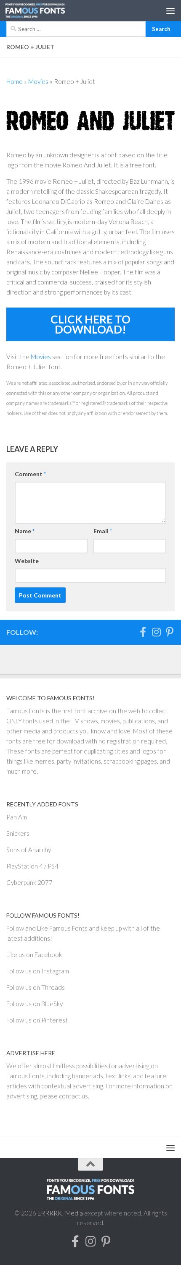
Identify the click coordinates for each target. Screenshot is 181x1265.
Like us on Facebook (34, 954)
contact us (73, 1096)
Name (25, 531)
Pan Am (16, 817)
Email (102, 531)
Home (14, 81)
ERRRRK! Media (60, 1213)
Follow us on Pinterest (37, 1020)
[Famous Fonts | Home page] (45, 10)
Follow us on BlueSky (34, 1003)
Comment (30, 473)
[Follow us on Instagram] (156, 632)
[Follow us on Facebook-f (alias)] (143, 632)
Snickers (17, 833)
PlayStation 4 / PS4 (32, 866)
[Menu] (170, 10)
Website (27, 560)
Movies (38, 81)
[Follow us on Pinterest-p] (170, 632)
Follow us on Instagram (37, 971)
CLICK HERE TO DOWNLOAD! (90, 324)
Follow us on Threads (35, 987)
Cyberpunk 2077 (29, 882)
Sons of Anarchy (28, 849)
